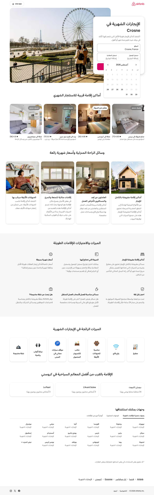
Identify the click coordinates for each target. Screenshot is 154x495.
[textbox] (129, 58)
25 (122, 89)
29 (136, 94)
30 (132, 94)
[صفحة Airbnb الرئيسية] (138, 4)
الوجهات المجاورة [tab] (113, 416)
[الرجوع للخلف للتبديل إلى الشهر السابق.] (136, 65)
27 (112, 89)
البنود (115, 491)
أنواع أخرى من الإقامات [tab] (95, 416)
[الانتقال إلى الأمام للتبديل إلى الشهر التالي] (108, 65)
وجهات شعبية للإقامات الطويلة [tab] (133, 416)
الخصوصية (123, 491)
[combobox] (118, 49)
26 (117, 89)
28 (108, 89)
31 (127, 94)
